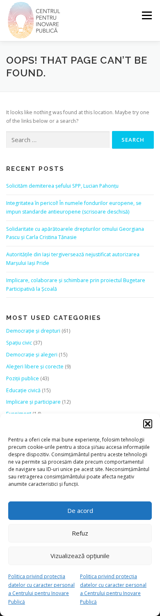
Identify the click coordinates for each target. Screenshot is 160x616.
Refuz (80, 533)
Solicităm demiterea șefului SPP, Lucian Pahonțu (62, 185)
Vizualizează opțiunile (80, 556)
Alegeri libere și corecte (35, 366)
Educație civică (23, 390)
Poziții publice (22, 378)
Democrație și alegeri (31, 354)
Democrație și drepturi (33, 330)
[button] (148, 424)
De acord (80, 510)
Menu (146, 15)
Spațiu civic (19, 342)
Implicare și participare (33, 401)
